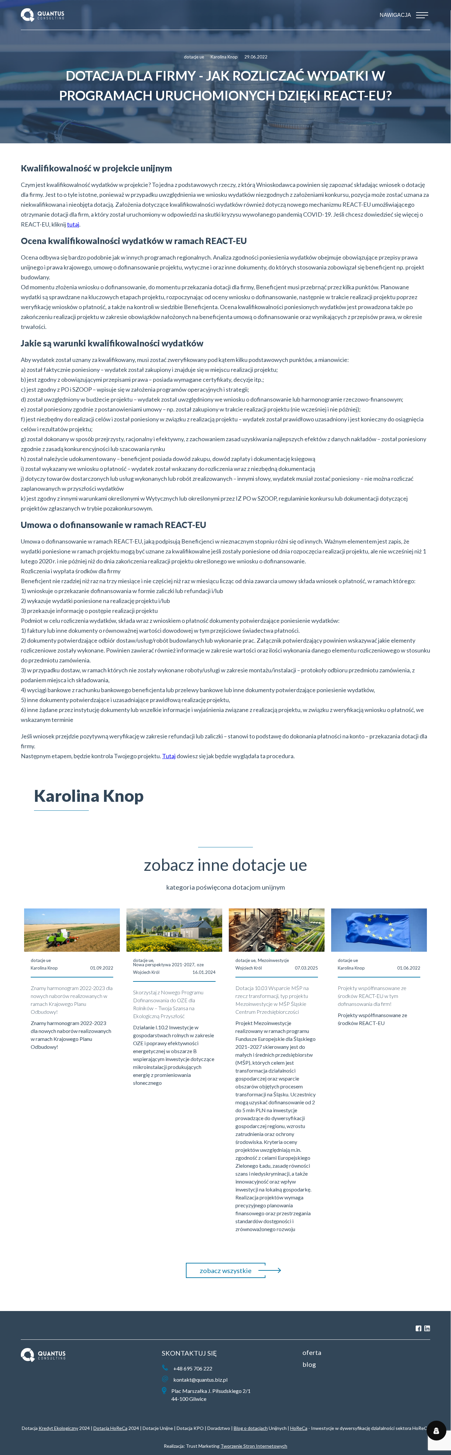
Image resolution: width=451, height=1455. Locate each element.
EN (37, 1328)
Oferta (311, 1352)
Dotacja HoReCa (110, 1428)
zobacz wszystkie (226, 1270)
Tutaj (169, 756)
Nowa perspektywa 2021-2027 (163, 965)
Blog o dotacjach (251, 1428)
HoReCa (298, 1428)
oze (200, 965)
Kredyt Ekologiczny (58, 1428)
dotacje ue (194, 57)
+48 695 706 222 (192, 1368)
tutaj (73, 224)
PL (24, 1328)
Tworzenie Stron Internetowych (254, 1446)
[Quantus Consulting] (42, 15)
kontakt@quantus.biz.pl (200, 1379)
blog (309, 1364)
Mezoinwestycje (273, 960)
